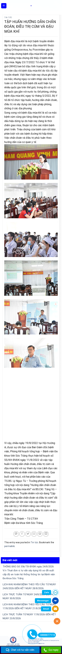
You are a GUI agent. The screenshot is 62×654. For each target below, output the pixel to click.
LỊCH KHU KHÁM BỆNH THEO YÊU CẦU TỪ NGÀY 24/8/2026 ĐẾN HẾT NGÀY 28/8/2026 (29, 586)
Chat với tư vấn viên (22, 649)
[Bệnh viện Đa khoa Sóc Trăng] (31, 5)
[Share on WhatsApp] (16, 534)
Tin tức (8, 17)
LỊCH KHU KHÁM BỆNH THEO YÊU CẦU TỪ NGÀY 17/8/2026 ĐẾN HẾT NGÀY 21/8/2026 (29, 606)
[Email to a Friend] (34, 534)
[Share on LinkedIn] (46, 534)
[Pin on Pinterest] (40, 534)
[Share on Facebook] (22, 534)
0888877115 (47, 635)
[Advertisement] (31, 402)
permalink (9, 546)
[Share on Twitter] (28, 534)
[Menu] (4, 6)
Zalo (46, 592)
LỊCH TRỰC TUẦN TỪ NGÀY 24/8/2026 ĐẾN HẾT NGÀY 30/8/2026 (29, 596)
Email (46, 609)
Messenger (43, 600)
